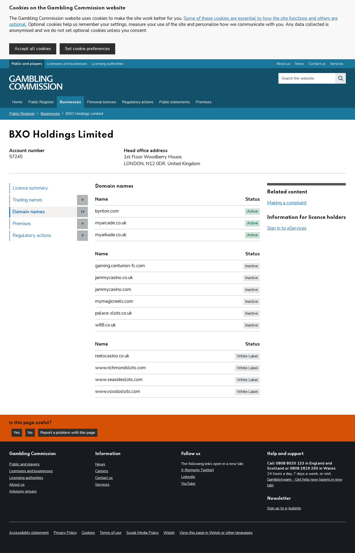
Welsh (169, 532)
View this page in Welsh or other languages (216, 532)
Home (17, 102)
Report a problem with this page (67, 432)
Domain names (29, 212)
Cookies (88, 532)
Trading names (27, 200)
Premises (204, 102)
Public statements (174, 102)
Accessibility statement (29, 532)
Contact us (317, 63)
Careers (101, 471)
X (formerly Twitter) (197, 470)
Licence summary (30, 188)
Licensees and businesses (67, 63)
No (31, 432)
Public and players (27, 63)
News (299, 63)
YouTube (188, 483)
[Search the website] (340, 78)
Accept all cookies (32, 49)
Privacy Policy (65, 532)
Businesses (70, 102)
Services (336, 63)
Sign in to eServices (286, 228)
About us (283, 63)
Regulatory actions (137, 102)
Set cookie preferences (87, 49)
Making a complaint (287, 203)
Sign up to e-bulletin (284, 508)
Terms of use (110, 532)
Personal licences (101, 102)
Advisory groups (23, 491)
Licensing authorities (107, 63)
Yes (18, 432)
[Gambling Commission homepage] (35, 88)
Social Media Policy (142, 532)
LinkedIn (188, 476)
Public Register (41, 102)
